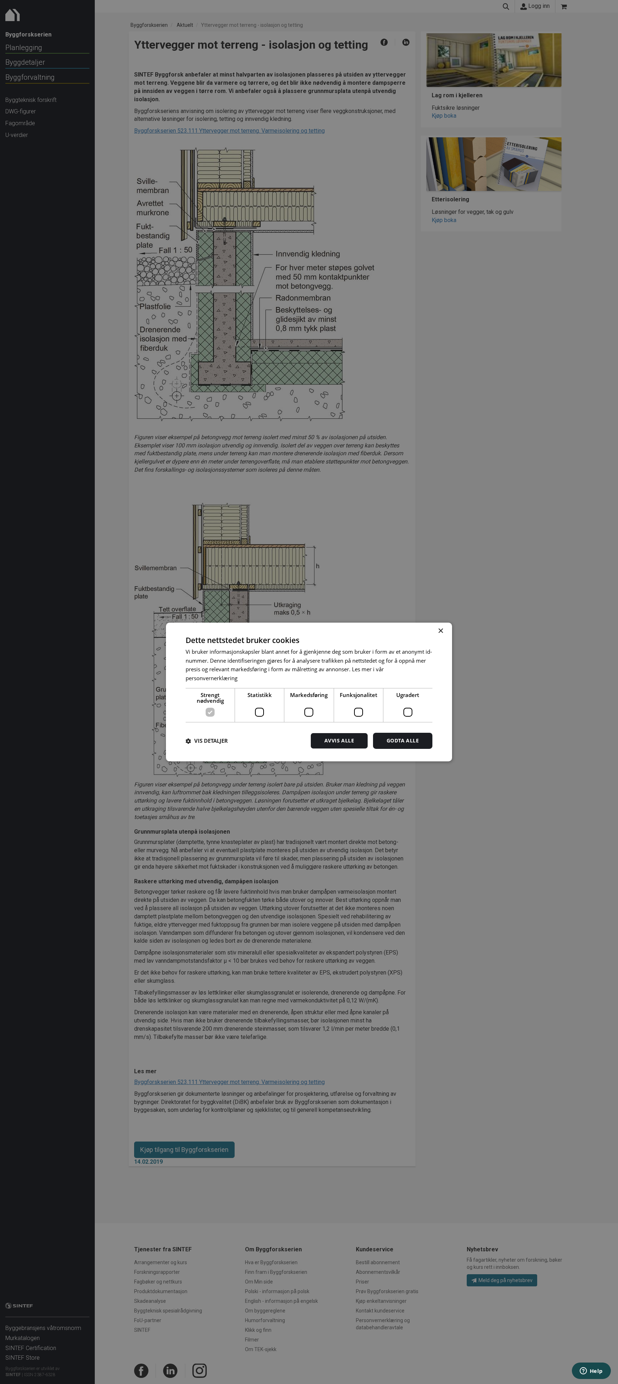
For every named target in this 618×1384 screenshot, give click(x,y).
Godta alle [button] (403, 740)
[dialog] (309, 692)
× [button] (440, 631)
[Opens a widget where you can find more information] (591, 1371)
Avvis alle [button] (339, 740)
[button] (207, 741)
